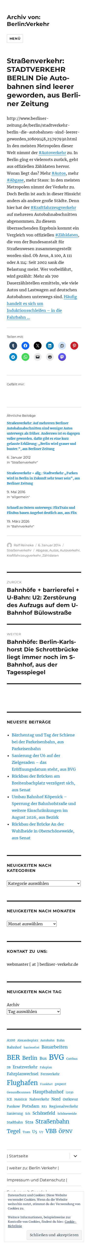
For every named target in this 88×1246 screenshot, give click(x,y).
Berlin (29, 1058)
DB (9, 1067)
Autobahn (47, 1040)
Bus (43, 1058)
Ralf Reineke (24, 545)
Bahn (61, 1040)
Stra (29, 1122)
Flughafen (22, 1083)
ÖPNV (65, 1131)
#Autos (59, 173)
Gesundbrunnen (19, 1092)
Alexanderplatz (27, 1040)
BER (13, 1057)
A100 (11, 1040)
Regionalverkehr (63, 1106)
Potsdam (30, 1106)
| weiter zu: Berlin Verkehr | (33, 1168)
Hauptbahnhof (48, 1092)
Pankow (13, 1106)
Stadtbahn (15, 1122)
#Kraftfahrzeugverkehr (53, 207)
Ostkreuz (70, 1099)
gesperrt (60, 1084)
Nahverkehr (39, 1099)
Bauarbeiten (55, 1047)
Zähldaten (50, 555)
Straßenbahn (52, 1121)
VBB (50, 1131)
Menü (15, 38)
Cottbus (71, 1059)
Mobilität (20, 1099)
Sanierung (15, 1114)
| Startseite (17, 1156)
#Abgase (15, 180)
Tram (26, 1132)
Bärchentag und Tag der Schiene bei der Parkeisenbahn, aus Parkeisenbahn (43, 742)
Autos (53, 550)
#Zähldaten (66, 234)
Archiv (13, 1004)
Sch (27, 1113)
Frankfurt (46, 1084)
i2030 (69, 1092)
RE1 (44, 1106)
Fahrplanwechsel (22, 1074)
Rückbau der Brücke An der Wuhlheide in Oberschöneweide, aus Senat (43, 831)
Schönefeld (44, 1113)
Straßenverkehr (19, 550)
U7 (41, 1132)
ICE (9, 1099)
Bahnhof (14, 1047)
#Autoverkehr (52, 152)
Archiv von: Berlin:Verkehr (28, 20)
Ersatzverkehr (25, 1067)
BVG (56, 1057)
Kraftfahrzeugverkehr (24, 555)
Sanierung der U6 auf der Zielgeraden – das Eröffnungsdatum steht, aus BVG (44, 762)
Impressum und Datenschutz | (37, 1180)
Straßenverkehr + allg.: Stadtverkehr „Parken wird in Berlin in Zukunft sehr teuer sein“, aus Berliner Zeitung (43, 478)
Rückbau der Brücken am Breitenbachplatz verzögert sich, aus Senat (43, 783)
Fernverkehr (50, 1074)
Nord (56, 1099)
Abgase (42, 550)
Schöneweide (67, 1113)
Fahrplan (46, 1067)
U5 (34, 1132)
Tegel (14, 1131)
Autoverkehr (70, 550)
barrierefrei (31, 1047)
